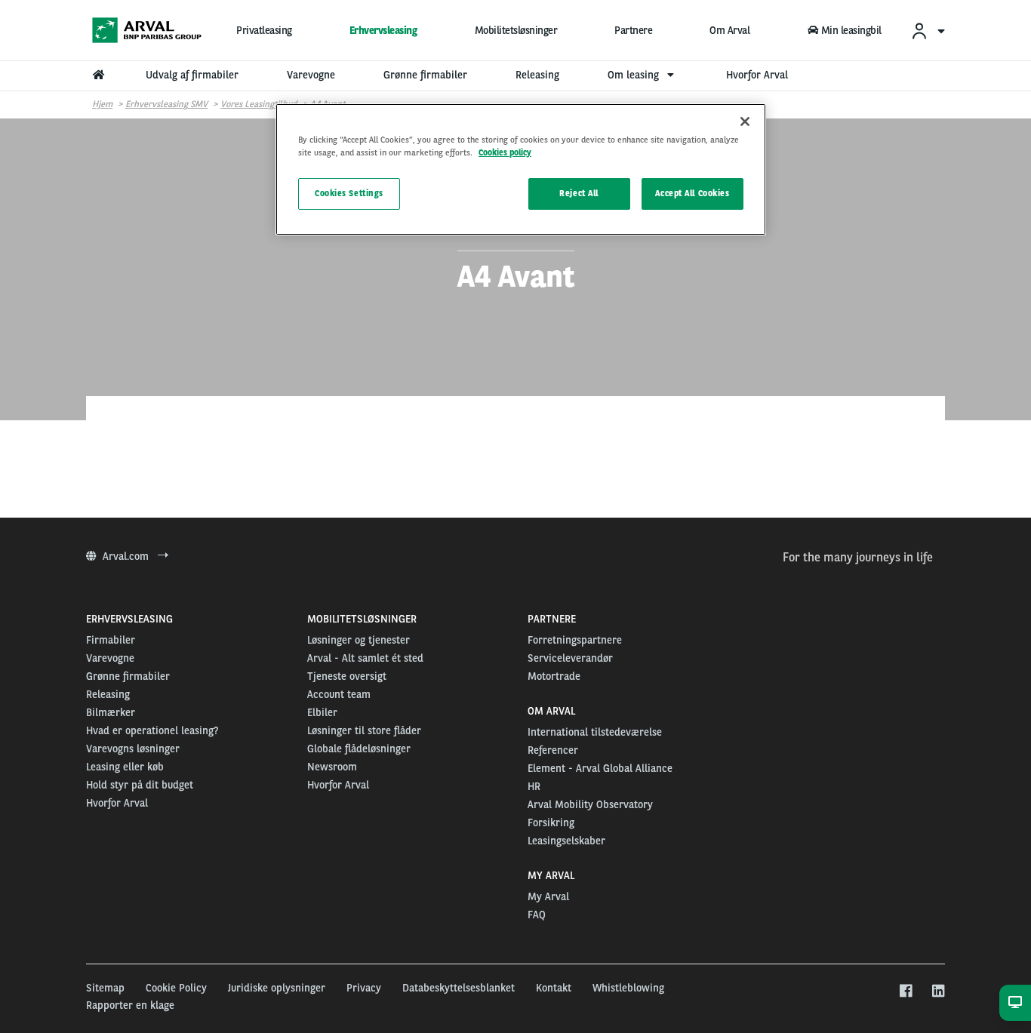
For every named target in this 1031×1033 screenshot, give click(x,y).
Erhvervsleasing (383, 30)
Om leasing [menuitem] (635, 75)
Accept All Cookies (692, 193)
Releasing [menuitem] (537, 75)
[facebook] (905, 991)
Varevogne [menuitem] (311, 75)
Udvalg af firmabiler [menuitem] (192, 75)
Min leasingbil (851, 30)
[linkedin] (938, 991)
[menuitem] (927, 30)
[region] (520, 169)
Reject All (579, 193)
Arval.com (127, 556)
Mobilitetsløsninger (516, 30)
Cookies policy (505, 152)
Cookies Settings (349, 193)
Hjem (102, 104)
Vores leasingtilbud (258, 104)
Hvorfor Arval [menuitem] (757, 75)
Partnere (633, 30)
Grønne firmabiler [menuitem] (425, 75)
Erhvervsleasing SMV (166, 104)
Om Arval (729, 30)
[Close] (745, 121)
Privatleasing (264, 30)
